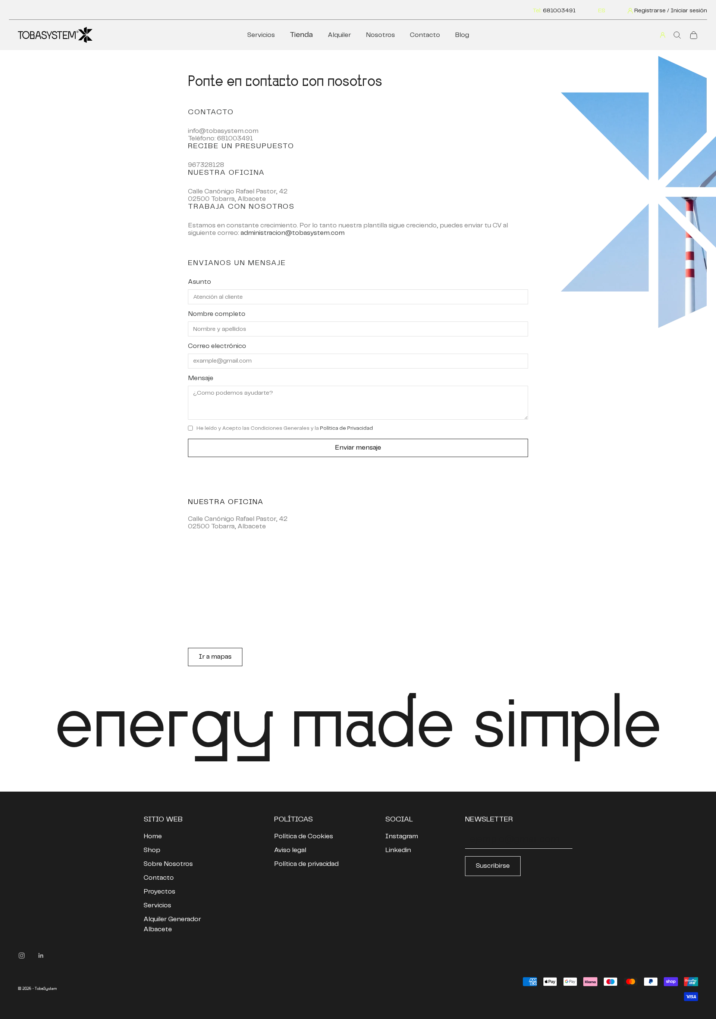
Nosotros (380, 35)
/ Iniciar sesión (687, 10)
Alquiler (339, 35)
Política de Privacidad (346, 428)
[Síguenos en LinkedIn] (41, 955)
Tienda (301, 34)
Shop (152, 850)
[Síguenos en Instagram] (21, 955)
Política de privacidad (306, 864)
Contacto (425, 35)
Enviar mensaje (358, 447)
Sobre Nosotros (168, 864)
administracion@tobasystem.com (293, 233)
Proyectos (159, 891)
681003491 (559, 10)
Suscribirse (493, 866)
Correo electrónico (217, 346)
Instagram (401, 836)
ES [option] (601, 10)
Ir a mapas (215, 656)
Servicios (261, 35)
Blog (462, 35)
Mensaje (200, 378)
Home (153, 836)
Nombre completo (216, 314)
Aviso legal (290, 850)
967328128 (206, 165)
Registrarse (650, 10)
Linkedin (398, 850)
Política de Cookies (303, 836)
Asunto (199, 282)
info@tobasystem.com (223, 131)
